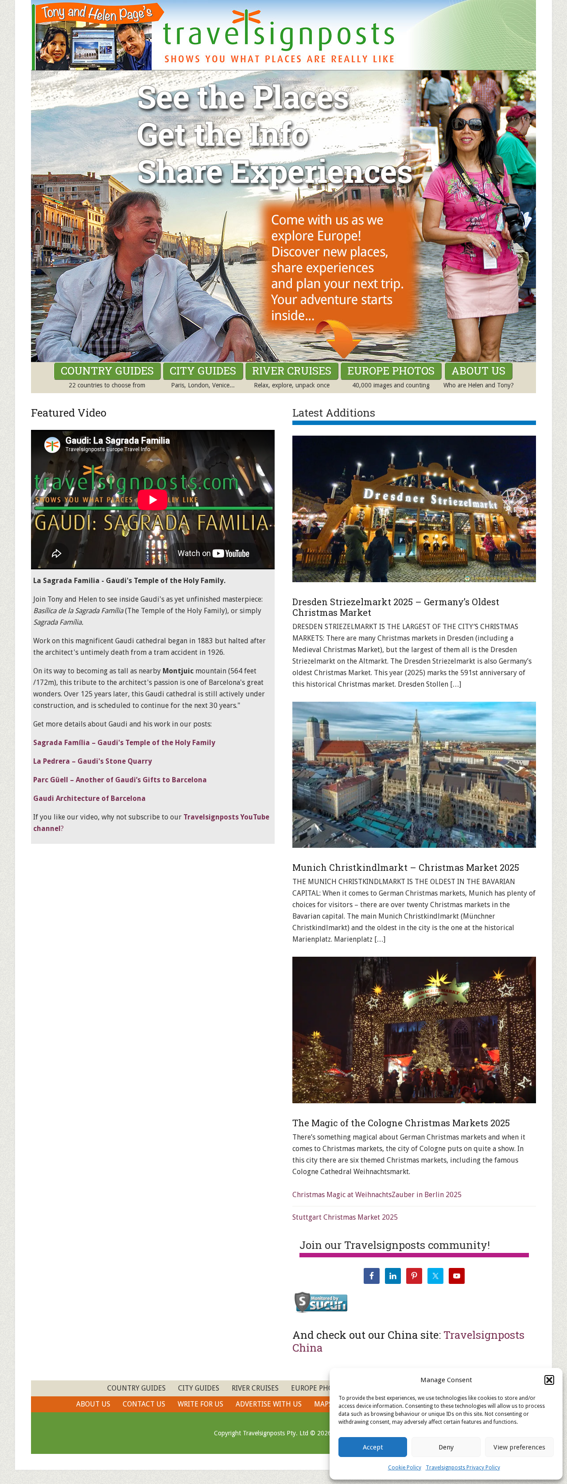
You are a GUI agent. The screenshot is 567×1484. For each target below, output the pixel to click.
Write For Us (200, 1404)
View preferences (519, 1447)
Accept (373, 1447)
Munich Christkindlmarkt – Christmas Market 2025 (405, 867)
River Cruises (255, 1388)
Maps (323, 1404)
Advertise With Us (269, 1404)
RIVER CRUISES (291, 370)
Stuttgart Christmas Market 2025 (345, 1217)
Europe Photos (318, 1388)
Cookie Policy (404, 1468)
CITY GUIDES (203, 370)
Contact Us (144, 1404)
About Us (93, 1404)
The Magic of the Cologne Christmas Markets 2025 (401, 1122)
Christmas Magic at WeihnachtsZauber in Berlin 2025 (377, 1194)
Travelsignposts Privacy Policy (463, 1468)
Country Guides (136, 1388)
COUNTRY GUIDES (107, 370)
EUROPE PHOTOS (391, 370)
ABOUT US (478, 370)
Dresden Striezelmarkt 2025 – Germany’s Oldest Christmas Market (395, 607)
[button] (549, 1380)
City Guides (198, 1388)
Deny (446, 1447)
